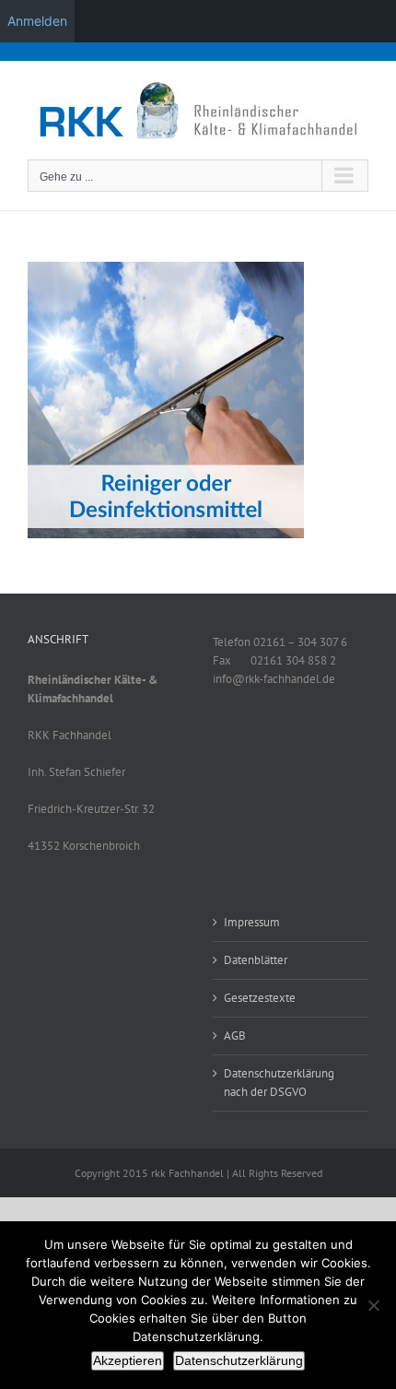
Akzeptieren (127, 1360)
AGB (235, 1035)
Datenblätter (255, 960)
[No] (373, 1305)
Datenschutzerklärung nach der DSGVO (279, 1082)
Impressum (252, 922)
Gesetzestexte (260, 998)
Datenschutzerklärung (239, 1360)
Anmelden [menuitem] (37, 21)
